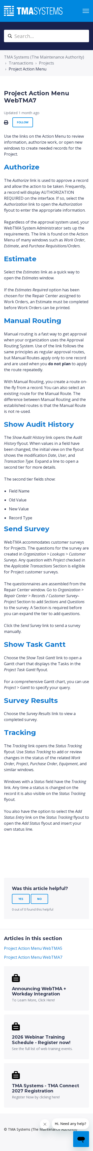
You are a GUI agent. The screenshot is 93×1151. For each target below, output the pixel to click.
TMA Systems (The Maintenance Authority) (44, 57)
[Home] (33, 11)
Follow (23, 122)
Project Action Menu (27, 69)
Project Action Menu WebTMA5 (33, 948)
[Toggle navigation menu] (86, 11)
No (39, 899)
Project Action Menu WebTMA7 (33, 957)
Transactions (21, 63)
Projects (46, 63)
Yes (20, 899)
